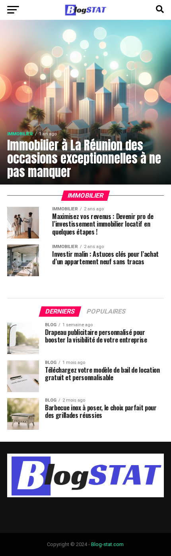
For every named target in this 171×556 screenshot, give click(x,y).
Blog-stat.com (107, 544)
